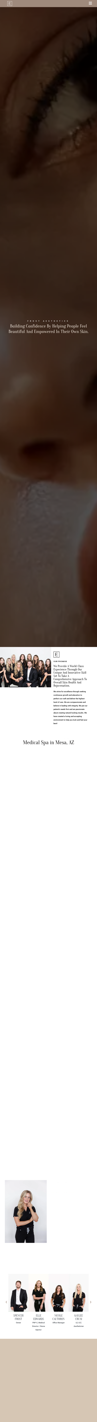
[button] (6, 1302)
